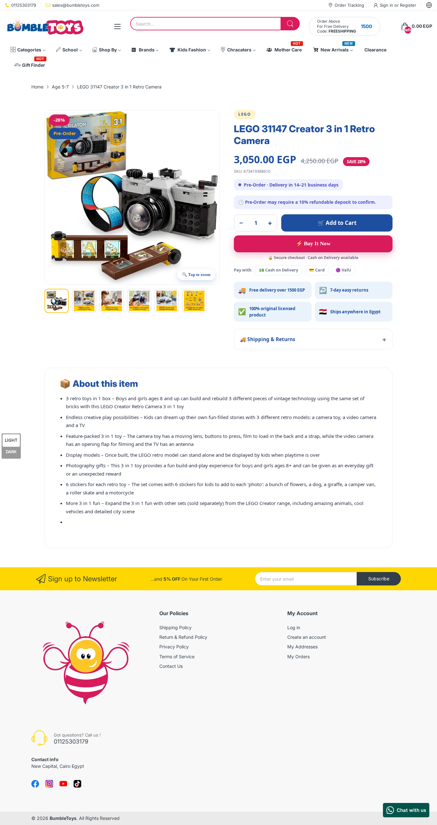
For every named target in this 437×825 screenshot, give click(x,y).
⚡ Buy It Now (313, 244)
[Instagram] (77, 784)
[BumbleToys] (45, 26)
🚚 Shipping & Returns (267, 339)
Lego (244, 114)
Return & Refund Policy (183, 637)
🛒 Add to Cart (337, 222)
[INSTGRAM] (49, 784)
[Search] (290, 23)
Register (408, 5)
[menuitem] (28, 49)
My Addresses (302, 646)
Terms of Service (177, 656)
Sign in (387, 5)
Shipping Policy (175, 627)
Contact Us (171, 666)
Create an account (306, 637)
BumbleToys (63, 818)
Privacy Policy (174, 646)
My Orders (298, 656)
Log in (293, 627)
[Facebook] (35, 784)
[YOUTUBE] (63, 784)
